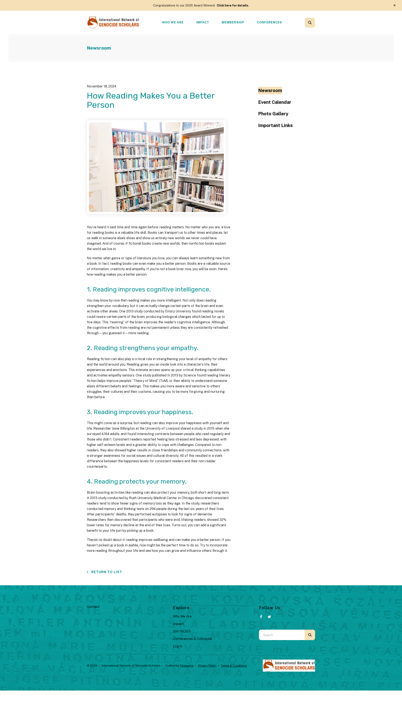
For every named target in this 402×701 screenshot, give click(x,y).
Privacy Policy (207, 665)
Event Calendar (274, 102)
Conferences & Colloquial (192, 639)
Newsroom (270, 90)
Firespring (186, 665)
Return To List (106, 572)
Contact (93, 607)
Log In (178, 646)
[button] (394, 5)
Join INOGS (182, 631)
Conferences (269, 22)
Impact (202, 22)
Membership (233, 22)
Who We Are (173, 22)
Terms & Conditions (234, 665)
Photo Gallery (273, 113)
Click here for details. (233, 5)
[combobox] (315, 22)
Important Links (275, 125)
